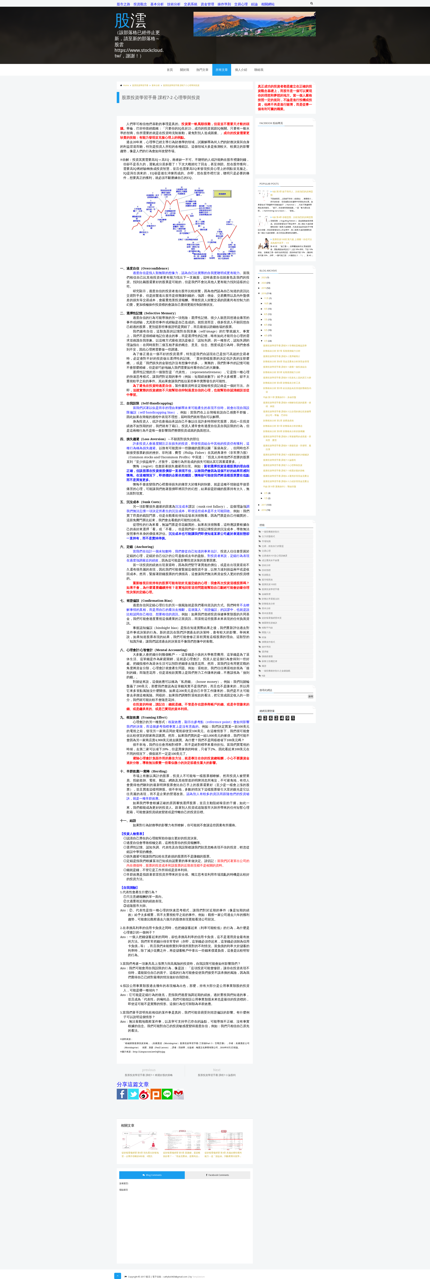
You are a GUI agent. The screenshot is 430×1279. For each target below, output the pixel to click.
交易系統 (190, 4)
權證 (264, 666)
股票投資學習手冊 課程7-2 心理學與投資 (181, 85)
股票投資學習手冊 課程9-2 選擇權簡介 (281, 356)
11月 (266, 298)
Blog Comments (154, 1175)
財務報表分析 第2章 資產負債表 (278, 420)
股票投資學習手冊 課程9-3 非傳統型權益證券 (285, 345)
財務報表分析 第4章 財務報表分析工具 (281, 383)
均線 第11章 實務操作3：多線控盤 (279, 397)
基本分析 (157, 4)
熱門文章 (202, 69)
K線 (263, 675)
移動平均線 (267, 627)
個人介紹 (241, 69)
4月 (265, 335)
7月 (265, 319)
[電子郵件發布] (178, 1098)
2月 (265, 493)
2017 (263, 505)
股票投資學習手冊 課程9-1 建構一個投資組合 (285, 367)
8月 (265, 314)
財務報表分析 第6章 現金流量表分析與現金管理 (286, 361)
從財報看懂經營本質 (272, 618)
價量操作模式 (268, 642)
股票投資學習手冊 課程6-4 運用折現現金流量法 (286, 476)
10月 (266, 303)
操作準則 (224, 4)
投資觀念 (140, 4)
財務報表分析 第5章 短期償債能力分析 (281, 372)
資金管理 (207, 4)
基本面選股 (267, 613)
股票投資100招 (269, 584)
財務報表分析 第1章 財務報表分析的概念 (283, 426)
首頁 (170, 69)
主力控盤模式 (268, 536)
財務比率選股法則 (270, 599)
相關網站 (268, 4)
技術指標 (266, 570)
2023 (263, 277)
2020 (263, 283)
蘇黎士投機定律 (269, 661)
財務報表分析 (268, 603)
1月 (265, 498)
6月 (265, 325)
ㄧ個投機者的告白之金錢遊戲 (276, 671)
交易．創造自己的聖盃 (273, 546)
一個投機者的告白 (270, 531)
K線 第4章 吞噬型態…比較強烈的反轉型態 (292, 217)
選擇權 (265, 651)
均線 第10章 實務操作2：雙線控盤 (279, 486)
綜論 (254, 4)
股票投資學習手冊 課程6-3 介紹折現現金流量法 (286, 481)
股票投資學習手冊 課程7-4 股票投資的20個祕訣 (286, 454)
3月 (265, 341)
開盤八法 (266, 632)
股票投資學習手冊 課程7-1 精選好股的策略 (284, 470)
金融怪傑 (266, 594)
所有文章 (222, 69)
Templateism (198, 1276)
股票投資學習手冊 (140, 85)
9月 (265, 309)
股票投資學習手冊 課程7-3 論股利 (279, 460)
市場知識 (266, 541)
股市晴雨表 (267, 579)
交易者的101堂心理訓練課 (274, 555)
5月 (265, 330)
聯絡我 (258, 69)
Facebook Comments (218, 1175)
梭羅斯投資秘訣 (269, 623)
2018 (263, 293)
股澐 (130, 19)
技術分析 (174, 4)
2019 (263, 288)
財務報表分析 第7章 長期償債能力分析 (281, 351)
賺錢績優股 (267, 656)
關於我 (184, 69)
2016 (263, 510)
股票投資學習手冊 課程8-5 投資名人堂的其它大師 (287, 377)
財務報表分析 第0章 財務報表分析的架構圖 (284, 431)
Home (126, 85)
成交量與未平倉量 (270, 560)
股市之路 (123, 4)
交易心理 (241, 4)
